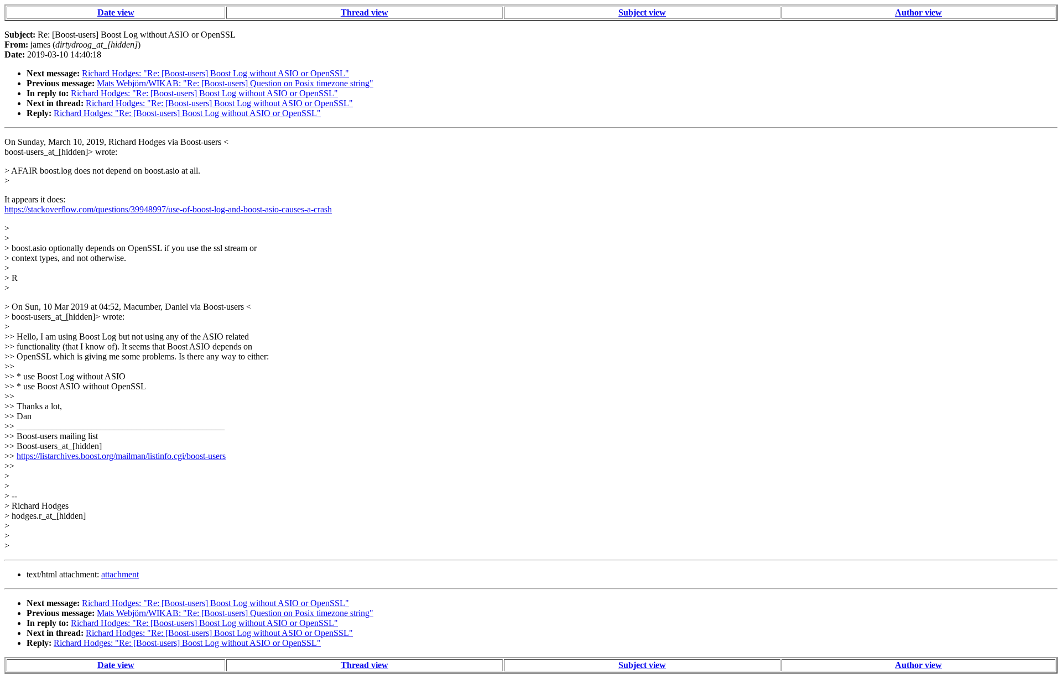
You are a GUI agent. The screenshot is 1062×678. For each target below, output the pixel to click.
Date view (115, 12)
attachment (120, 574)
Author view (918, 12)
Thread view (364, 12)
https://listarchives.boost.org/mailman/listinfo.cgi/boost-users (121, 456)
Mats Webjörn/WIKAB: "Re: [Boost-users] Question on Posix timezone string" (235, 83)
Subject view (642, 12)
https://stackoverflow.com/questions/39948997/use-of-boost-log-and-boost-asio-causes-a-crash (168, 209)
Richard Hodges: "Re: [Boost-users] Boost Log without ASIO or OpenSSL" (215, 73)
